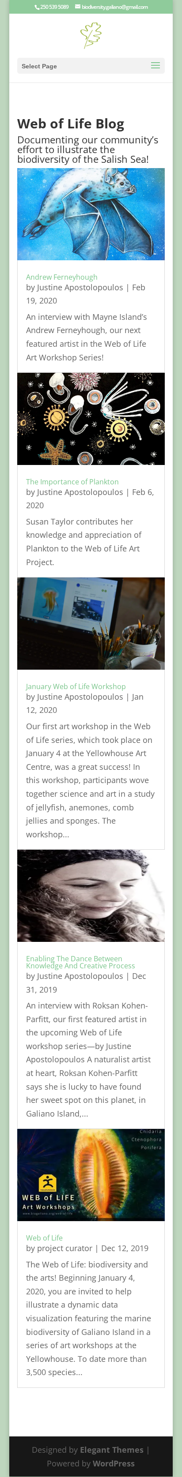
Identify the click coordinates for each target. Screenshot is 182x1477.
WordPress (114, 1463)
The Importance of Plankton (72, 482)
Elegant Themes (112, 1449)
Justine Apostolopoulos (80, 287)
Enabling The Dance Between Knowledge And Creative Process (80, 962)
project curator (64, 1248)
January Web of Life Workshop (76, 686)
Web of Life (44, 1238)
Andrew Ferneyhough (62, 277)
